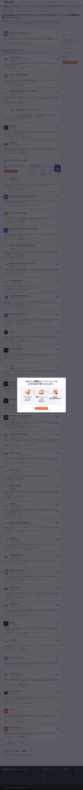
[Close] (64, 379)
